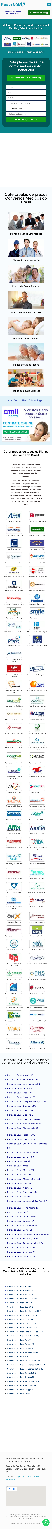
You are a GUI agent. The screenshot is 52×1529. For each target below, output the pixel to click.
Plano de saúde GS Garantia (37, 733)
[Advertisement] (26, 159)
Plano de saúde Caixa (37, 549)
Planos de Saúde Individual (26, 312)
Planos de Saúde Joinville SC (20, 1157)
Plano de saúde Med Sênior (14, 706)
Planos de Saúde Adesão (26, 260)
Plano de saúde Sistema (37, 720)
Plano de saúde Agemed (14, 847)
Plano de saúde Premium (14, 1048)
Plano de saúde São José (37, 863)
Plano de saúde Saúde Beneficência (14, 964)
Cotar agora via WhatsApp (28, 78)
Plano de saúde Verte (14, 892)
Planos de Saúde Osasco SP (20, 1196)
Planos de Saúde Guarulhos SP (21, 1139)
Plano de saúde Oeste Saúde (37, 1007)
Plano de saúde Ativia (14, 792)
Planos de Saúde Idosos (26, 364)
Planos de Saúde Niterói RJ (19, 1188)
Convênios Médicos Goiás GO (20, 1319)
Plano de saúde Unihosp (14, 618)
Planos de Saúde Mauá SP (19, 1174)
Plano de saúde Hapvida (37, 563)
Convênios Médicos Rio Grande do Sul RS (25, 1369)
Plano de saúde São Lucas (14, 950)
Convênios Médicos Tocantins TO (21, 1394)
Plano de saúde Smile (37, 618)
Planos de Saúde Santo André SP (22, 1225)
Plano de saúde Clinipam (37, 763)
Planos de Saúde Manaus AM (20, 1170)
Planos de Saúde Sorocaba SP (21, 1252)
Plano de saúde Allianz (37, 1048)
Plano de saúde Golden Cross (37, 645)
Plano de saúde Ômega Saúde (37, 675)
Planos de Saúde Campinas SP (21, 1097)
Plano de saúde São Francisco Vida (37, 848)
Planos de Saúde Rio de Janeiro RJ (23, 1216)
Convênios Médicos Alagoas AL (20, 1290)
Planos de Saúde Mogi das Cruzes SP (24, 1179)
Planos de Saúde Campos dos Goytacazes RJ (28, 1101)
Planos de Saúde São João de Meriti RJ (25, 1243)
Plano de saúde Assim (37, 834)
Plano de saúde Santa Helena (37, 576)
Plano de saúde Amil (14, 521)
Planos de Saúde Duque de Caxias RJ (24, 1119)
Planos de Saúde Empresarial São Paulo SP (27, 1201)
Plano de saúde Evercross (37, 922)
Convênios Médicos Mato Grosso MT (23, 1327)
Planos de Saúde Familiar (26, 286)
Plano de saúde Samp (37, 879)
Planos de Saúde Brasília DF (20, 1093)
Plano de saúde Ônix (14, 922)
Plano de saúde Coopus (14, 979)
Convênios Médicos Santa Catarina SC (23, 1381)
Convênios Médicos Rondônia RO (21, 1373)
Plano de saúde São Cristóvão (14, 632)
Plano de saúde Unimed (37, 535)
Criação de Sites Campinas (32, 1523)
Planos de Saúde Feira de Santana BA (24, 1123)
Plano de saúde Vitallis (14, 1035)
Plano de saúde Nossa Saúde (37, 690)
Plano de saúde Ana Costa (14, 1007)
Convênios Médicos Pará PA (19, 1340)
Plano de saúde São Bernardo (14, 993)
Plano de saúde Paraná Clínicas (14, 676)
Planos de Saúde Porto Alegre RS (22, 1208)
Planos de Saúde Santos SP (19, 1230)
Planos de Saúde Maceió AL (20, 1166)
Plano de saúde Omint (14, 549)
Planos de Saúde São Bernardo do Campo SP (28, 1234)
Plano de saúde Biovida (37, 777)
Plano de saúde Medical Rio (37, 893)
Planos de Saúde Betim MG (19, 1088)
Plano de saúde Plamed (37, 604)
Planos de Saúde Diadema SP (20, 1115)
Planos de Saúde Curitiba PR (20, 1110)
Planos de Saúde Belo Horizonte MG (24, 1084)
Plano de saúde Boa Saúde (14, 1021)
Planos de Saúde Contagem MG (21, 1106)
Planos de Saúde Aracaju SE (20, 1075)
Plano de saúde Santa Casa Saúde (14, 864)
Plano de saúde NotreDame (14, 563)
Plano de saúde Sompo (37, 993)
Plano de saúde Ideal (37, 949)
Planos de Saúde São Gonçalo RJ (22, 1238)
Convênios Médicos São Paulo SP (21, 1385)
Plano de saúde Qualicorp (14, 590)
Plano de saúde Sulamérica (14, 535)
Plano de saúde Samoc (37, 906)
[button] (49, 4)
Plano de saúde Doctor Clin (14, 763)
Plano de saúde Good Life (14, 747)
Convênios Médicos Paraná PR (20, 1348)
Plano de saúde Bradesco (37, 521)
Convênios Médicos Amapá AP (20, 1294)
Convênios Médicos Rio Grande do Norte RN (26, 1365)
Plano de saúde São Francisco (14, 576)
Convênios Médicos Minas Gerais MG (23, 1336)
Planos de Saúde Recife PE (19, 1212)
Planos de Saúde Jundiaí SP (20, 1161)
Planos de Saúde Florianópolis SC (22, 1128)
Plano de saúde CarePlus (37, 706)
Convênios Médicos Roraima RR (21, 1377)
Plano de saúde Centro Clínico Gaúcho (37, 748)
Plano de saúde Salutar (14, 806)
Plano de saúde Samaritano (37, 979)
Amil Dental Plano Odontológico (26, 400)
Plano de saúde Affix (14, 834)
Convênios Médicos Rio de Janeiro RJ (23, 1360)
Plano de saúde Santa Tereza (37, 964)
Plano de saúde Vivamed (14, 820)
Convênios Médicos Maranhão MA (21, 1323)
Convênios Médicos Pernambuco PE (22, 1352)
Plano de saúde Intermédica (37, 590)
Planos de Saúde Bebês (26, 338)
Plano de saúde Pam (37, 936)
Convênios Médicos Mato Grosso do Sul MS (26, 1332)
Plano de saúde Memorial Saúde (13, 907)
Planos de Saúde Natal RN (19, 1183)
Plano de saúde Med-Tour (14, 720)
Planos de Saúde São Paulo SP (21, 1247)
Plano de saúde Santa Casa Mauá (14, 691)
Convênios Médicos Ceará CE (20, 1307)
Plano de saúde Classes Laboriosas (14, 777)
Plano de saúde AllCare (37, 820)
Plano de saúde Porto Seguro (37, 632)
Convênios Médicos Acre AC (19, 1286)
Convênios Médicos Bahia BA (19, 1303)
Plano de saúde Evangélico (14, 936)
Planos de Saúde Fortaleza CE (21, 1135)
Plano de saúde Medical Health (14, 660)
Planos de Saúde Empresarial (26, 233)
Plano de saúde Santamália (14, 733)
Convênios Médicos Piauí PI (19, 1356)
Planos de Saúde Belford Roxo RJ (22, 1079)
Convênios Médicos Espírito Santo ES (23, 1315)
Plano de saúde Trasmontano (14, 604)
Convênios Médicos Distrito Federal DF (24, 1311)
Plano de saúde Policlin (14, 879)
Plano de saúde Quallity (37, 1035)
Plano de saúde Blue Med (37, 1021)
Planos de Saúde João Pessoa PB (22, 1152)
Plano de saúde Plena (14, 645)
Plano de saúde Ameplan (37, 806)
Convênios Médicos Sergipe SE (20, 1389)
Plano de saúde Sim (37, 792)
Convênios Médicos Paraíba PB (20, 1344)
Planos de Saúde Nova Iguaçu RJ (22, 1192)
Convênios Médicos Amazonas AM (22, 1299)
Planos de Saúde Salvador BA (20, 1221)
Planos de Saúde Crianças (26, 390)
